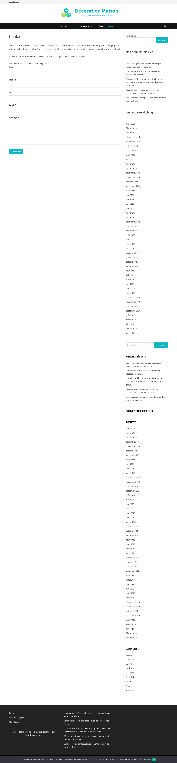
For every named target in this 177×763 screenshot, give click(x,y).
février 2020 (131, 328)
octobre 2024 (132, 181)
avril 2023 (130, 204)
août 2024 (130, 190)
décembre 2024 (133, 172)
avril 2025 (130, 159)
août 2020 (130, 315)
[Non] (174, 759)
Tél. (11, 92)
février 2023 (131, 212)
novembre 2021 (133, 257)
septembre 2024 (133, 186)
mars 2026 (130, 123)
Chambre (130, 659)
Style (74, 26)
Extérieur (100, 26)
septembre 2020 (133, 310)
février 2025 (131, 163)
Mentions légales (16, 717)
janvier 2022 (131, 248)
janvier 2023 (131, 217)
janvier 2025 (131, 168)
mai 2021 (130, 279)
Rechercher (131, 35)
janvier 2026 (131, 132)
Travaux (129, 690)
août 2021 (130, 270)
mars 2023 (130, 208)
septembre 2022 (133, 230)
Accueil (64, 26)
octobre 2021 (132, 261)
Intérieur (84, 26)
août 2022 (130, 235)
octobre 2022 (132, 226)
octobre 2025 (132, 146)
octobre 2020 (132, 306)
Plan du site (14, 722)
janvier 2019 (131, 333)
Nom (12, 67)
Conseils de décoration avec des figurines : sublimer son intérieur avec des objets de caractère (145, 82)
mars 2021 (130, 288)
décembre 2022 (133, 221)
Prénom (12, 79)
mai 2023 (130, 199)
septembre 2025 (133, 150)
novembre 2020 (133, 301)
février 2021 (131, 293)
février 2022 (131, 244)
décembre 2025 (133, 137)
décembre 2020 (133, 297)
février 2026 (131, 128)
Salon (128, 681)
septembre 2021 (133, 266)
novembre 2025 (133, 141)
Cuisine (129, 663)
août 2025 (130, 155)
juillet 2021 (131, 275)
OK (154, 759)
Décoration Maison (96, 10)
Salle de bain (131, 677)
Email (12, 104)
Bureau (129, 655)
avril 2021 (130, 284)
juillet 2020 (131, 319)
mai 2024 (130, 195)
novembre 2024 (133, 177)
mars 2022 (130, 239)
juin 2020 (130, 324)
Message (14, 117)
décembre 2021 (133, 252)
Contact (112, 26)
